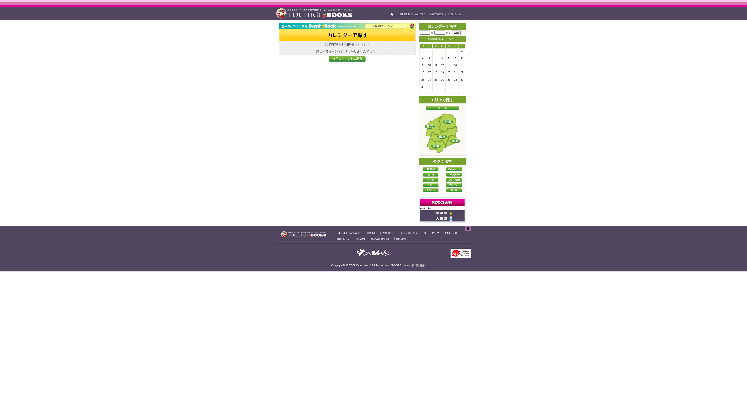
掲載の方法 (436, 14)
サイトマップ (431, 233)
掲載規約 (360, 238)
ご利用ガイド (389, 233)
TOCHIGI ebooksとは (411, 14)
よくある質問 (410, 233)
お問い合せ (455, 14)
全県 (442, 108)
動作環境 (401, 238)
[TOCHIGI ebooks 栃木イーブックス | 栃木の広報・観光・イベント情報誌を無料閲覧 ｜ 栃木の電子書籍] (314, 17)
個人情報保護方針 (380, 238)
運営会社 (371, 233)
